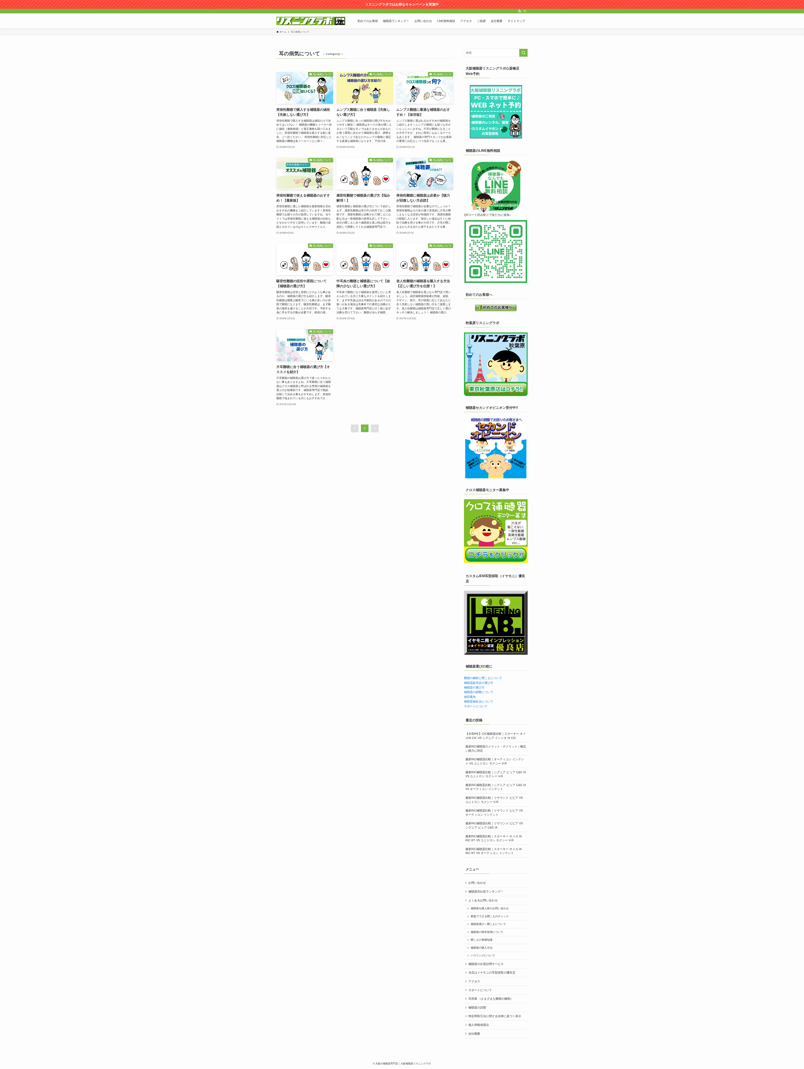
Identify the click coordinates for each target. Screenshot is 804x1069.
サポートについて (475, 706)
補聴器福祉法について (478, 701)
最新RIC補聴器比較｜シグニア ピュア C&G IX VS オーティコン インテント (495, 787)
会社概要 (474, 1033)
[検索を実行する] (523, 53)
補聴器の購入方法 (481, 947)
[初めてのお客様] (496, 307)
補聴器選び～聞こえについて (488, 924)
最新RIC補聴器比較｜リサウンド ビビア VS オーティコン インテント (494, 812)
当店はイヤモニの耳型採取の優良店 (491, 972)
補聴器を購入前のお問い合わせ (490, 908)
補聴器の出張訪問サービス (486, 964)
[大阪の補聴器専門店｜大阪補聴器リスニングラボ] (310, 21)
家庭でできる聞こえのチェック (490, 916)
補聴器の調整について (478, 692)
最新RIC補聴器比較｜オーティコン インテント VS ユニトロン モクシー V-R (494, 761)
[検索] (525, 11)
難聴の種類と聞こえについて (483, 678)
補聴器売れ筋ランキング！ (486, 891)
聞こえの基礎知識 (481, 939)
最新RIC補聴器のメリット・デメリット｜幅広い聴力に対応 (495, 748)
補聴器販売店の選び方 (478, 682)
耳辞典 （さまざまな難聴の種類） (490, 998)
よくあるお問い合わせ (483, 900)
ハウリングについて (483, 955)
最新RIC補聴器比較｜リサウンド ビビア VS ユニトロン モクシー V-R (494, 800)
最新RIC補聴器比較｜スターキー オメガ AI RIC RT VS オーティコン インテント (493, 851)
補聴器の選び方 (474, 687)
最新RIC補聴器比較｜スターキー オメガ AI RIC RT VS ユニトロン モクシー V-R (493, 838)
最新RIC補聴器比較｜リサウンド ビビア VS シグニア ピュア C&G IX (494, 825)
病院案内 (470, 697)
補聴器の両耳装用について (487, 932)
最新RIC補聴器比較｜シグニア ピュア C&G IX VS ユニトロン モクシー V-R (495, 774)
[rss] (519, 11)
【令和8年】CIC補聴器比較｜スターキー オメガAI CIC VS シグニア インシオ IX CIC (495, 736)
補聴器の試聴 (477, 1007)
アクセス (474, 981)
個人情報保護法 (478, 1025)
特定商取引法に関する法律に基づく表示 (494, 1016)
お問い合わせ (477, 882)
